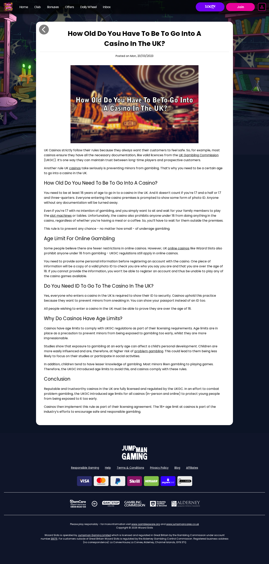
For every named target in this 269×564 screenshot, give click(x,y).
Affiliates (192, 468)
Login (210, 7)
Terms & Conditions (130, 468)
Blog (177, 468)
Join (240, 7)
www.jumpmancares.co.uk (182, 524)
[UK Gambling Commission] (134, 503)
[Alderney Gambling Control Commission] (186, 503)
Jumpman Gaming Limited (94, 535)
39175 (54, 538)
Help (108, 468)
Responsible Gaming (85, 468)
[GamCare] (78, 504)
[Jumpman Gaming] (134, 458)
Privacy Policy (159, 468)
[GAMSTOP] (111, 503)
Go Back (44, 29)
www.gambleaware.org (145, 524)
